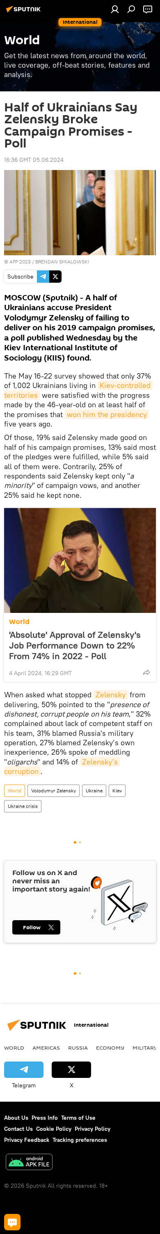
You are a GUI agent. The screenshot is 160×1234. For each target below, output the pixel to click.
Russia (78, 1047)
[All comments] (12, 1222)
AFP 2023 (20, 262)
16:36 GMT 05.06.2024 (34, 159)
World (19, 622)
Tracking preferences (80, 1139)
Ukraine (94, 790)
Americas (46, 1047)
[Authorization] (115, 9)
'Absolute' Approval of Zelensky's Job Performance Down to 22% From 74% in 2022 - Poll (75, 645)
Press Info (45, 1117)
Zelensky (111, 694)
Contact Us (18, 1128)
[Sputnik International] (24, 12)
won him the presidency (107, 414)
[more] (146, 672)
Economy (110, 1047)
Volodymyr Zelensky (53, 790)
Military (145, 1047)
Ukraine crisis (23, 806)
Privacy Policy (92, 1128)
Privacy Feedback (26, 1139)
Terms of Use (78, 1117)
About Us (16, 1117)
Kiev (117, 790)
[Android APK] (29, 1163)
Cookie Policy (53, 1128)
